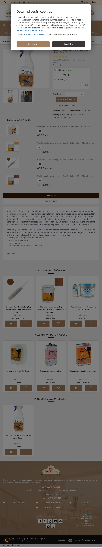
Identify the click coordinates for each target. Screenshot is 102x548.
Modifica (68, 44)
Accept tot (33, 44)
